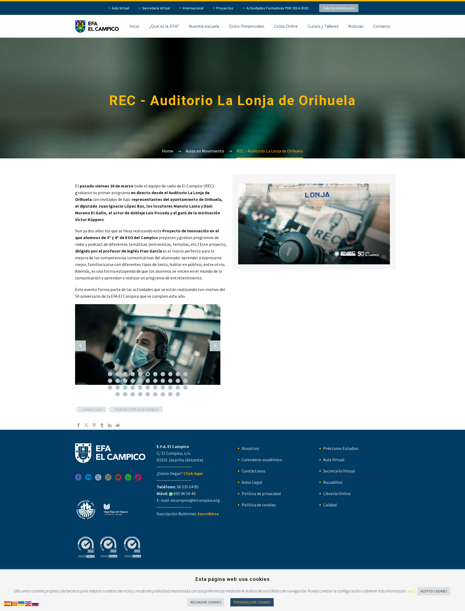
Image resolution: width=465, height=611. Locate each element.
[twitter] (98, 479)
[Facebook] (78, 425)
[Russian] (35, 603)
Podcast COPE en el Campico (136, 409)
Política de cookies (259, 504)
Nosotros (250, 448)
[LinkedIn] (110, 425)
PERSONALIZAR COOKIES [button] (252, 602)
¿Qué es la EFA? (164, 26)
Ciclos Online (286, 26)
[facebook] (78, 479)
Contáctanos (254, 471)
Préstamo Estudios (340, 448)
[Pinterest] (94, 425)
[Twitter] (86, 425)
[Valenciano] (14, 603)
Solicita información (339, 8)
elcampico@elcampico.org (195, 500)
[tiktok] (138, 479)
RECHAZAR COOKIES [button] (206, 602)
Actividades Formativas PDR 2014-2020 (277, 8)
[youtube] (118, 479)
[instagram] (108, 479)
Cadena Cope (92, 409)
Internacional (193, 8)
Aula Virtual (120, 8)
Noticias (355, 26)
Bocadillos (333, 482)
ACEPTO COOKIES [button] (434, 591)
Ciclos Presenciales (246, 26)
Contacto (381, 26)
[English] (28, 603)
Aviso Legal (252, 482)
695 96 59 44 (184, 493)
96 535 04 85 (187, 486)
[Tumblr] (102, 425)
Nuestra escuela (204, 26)
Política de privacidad (261, 493)
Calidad (330, 504)
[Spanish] (7, 603)
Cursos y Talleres (323, 26)
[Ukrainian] (21, 603)
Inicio (134, 26)
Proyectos (224, 8)
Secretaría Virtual (156, 8)
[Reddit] (117, 425)
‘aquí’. (411, 591)
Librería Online (337, 493)
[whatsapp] (128, 479)
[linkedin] (88, 479)
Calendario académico (262, 459)
